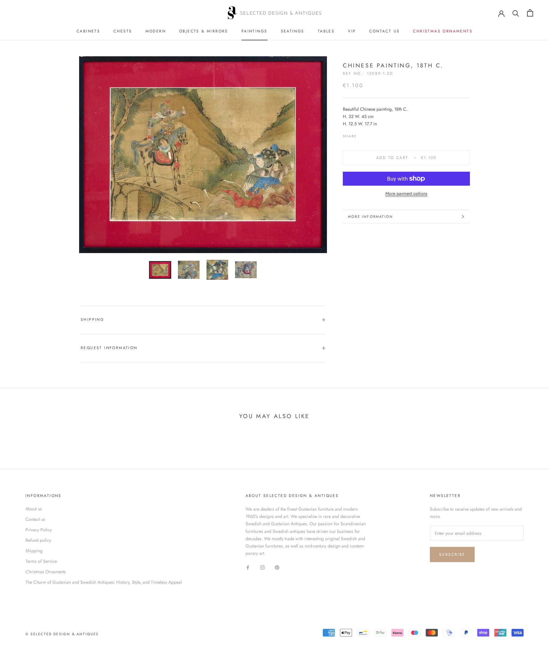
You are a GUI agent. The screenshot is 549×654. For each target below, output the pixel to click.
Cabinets (88, 31)
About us (33, 509)
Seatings (292, 31)
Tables (326, 31)
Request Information (109, 348)
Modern (156, 31)
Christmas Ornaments (442, 31)
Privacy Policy (38, 530)
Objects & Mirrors (203, 31)
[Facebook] (363, 134)
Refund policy (38, 540)
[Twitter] (371, 134)
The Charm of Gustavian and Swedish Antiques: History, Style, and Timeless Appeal (103, 582)
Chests (122, 31)
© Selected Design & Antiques (62, 634)
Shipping (92, 319)
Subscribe (452, 554)
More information (370, 216)
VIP (352, 31)
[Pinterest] (379, 134)
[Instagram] (262, 567)
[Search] (515, 13)
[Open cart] (530, 13)
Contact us (384, 31)
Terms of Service (41, 561)
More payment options (406, 193)
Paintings (254, 31)
